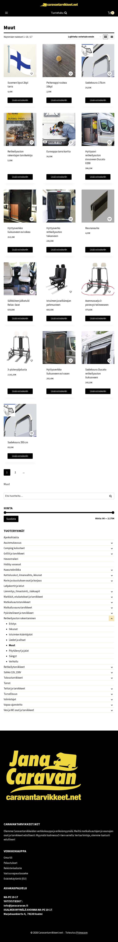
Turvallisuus (10, 694)
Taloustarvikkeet (13, 677)
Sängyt (13, 656)
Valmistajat (10, 699)
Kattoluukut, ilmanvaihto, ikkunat (23, 575)
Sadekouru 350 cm (18, 442)
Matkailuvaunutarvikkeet (18, 607)
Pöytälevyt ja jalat (19, 650)
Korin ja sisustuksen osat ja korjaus (23, 580)
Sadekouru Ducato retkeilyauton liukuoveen (95, 373)
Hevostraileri (11, 559)
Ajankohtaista (11, 537)
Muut (12, 645)
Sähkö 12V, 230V (12, 672)
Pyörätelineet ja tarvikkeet (18, 613)
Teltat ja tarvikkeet (14, 688)
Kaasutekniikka (12, 569)
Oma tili (8, 857)
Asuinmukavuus (12, 542)
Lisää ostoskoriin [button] (20, 100)
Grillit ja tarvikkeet (14, 553)
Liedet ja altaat (17, 640)
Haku (111, 496)
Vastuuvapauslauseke (16, 873)
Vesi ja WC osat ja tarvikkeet (19, 710)
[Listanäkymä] (111, 37)
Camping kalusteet (14, 548)
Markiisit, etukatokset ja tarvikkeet (23, 596)
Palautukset (10, 863)
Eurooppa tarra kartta (58, 151)
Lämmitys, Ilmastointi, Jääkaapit (22, 591)
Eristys (12, 623)
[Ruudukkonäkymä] (105, 37)
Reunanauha (92, 228)
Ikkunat (13, 629)
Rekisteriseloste (13, 868)
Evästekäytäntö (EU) (15, 878)
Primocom (82, 932)
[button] (23, 73)
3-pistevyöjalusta (17, 369)
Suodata (11, 519)
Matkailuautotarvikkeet (17, 602)
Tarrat (7, 683)
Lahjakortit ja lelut (14, 586)
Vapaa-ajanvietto (13, 704)
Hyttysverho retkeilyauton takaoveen (54, 232)
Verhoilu (13, 661)
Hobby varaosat (12, 564)
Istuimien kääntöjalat (21, 634)
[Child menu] (111, 543)
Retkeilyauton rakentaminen (20, 618)
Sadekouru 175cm (95, 82)
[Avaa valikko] (6, 12)
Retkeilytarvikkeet (14, 667)
